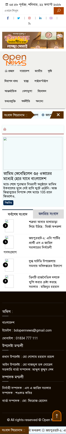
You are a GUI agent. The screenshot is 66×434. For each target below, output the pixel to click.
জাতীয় (38, 71)
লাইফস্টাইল (41, 81)
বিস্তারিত (8, 202)
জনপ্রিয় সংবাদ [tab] (48, 214)
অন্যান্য (39, 101)
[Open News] (14, 60)
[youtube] (51, 18)
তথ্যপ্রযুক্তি (10, 101)
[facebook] (8, 18)
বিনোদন (42, 91)
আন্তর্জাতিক (10, 91)
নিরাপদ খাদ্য (11, 81)
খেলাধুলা (27, 91)
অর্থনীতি (25, 101)
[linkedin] (40, 18)
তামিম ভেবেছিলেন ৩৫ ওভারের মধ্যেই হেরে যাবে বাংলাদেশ (27, 176)
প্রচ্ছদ (11, 71)
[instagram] (30, 18)
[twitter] (19, 18)
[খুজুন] (59, 10)
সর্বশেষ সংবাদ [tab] (17, 214)
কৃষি (50, 71)
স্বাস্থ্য (26, 81)
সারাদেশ (24, 71)
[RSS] (30, 23)
